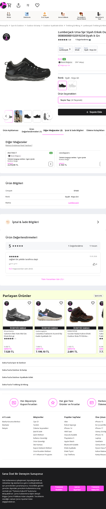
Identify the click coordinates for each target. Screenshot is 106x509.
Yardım (36, 425)
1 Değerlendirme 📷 (83, 39)
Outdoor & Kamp (33, 25)
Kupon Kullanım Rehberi (42, 448)
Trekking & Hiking (73, 25)
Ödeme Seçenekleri (40, 428)
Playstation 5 (69, 438)
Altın (66, 422)
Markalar (5, 425)
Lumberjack (73, 202)
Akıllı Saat (68, 432)
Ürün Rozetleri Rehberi (42, 451)
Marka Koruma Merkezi (11, 422)
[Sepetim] (9, 5)
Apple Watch (69, 441)
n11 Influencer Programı (42, 455)
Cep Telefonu (69, 455)
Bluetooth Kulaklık (71, 445)
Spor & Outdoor (17, 25)
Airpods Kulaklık (70, 435)
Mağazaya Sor (65, 65)
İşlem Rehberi (38, 435)
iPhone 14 (68, 428)
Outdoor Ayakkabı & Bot (53, 25)
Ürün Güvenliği (39, 441)
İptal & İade (37, 432)
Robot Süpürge (70, 425)
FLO (60, 59)
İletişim (5, 428)
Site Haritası (38, 445)
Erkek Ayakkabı (70, 448)
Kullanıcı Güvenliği (40, 438)
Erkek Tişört (68, 451)
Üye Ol (36, 422)
